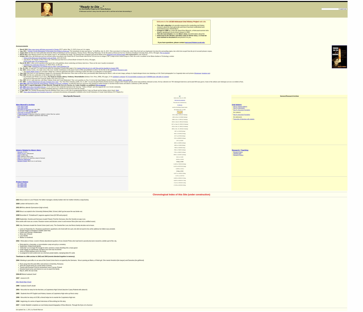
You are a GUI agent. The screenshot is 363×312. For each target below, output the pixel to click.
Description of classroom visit (25, 109)
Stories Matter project (32, 71)
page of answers (23, 114)
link (117, 90)
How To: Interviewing (239, 108)
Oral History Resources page (118, 70)
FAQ (18, 117)
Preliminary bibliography (23, 159)
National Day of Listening (40, 66)
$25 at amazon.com (41, 61)
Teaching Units (237, 153)
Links (18, 155)
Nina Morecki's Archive (25, 105)
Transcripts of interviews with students (243, 119)
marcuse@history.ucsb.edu (195, 42)
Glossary (19, 152)
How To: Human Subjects (240, 106)
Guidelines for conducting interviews (35, 65)
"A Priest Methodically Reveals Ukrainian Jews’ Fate (42, 82)
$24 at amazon (100, 85)
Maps (19, 156)
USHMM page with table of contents (157, 76)
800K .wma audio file (125, 80)
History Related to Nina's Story (28, 150)
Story (18, 158)
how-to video (52, 66)
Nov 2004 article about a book (29, 88)
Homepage (198, 73)
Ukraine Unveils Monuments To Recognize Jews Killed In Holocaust (48, 51)
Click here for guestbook (180, 100)
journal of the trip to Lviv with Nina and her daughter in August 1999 (97, 68)
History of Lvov (21, 153)
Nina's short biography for (38, 92)
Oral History (237, 105)
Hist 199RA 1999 (22, 183)
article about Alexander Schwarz (33, 87)
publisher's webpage (119, 76)
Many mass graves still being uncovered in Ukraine (43, 49)
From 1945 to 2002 (22, 108)
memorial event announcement (116, 54)
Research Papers (238, 152)
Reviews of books (22, 161)
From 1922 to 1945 (22, 106)
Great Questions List (63, 66)
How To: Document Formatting (241, 110)
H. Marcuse (179, 104)
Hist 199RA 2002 (22, 186)
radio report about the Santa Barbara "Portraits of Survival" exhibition (44, 83)
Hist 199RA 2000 (22, 185)
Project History (22, 182)
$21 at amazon (164, 53)
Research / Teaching (240, 150)
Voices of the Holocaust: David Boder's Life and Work (40, 58)
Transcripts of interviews (24, 112)
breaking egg (206, 73)
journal (36, 111)
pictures (31, 111)
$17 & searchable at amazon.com (136, 76)
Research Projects (238, 155)
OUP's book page (29, 61)
